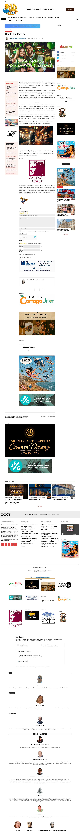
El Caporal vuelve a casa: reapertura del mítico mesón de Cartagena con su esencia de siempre (49, 527)
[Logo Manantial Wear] (48, 605)
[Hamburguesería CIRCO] (40, 491)
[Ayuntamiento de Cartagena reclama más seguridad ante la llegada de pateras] (66, 224)
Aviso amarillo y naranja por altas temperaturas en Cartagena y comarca (11, 106)
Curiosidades (10, 29)
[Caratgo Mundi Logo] (37, 183)
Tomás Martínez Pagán (40, 759)
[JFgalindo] (37, 406)
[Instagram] (6, 544)
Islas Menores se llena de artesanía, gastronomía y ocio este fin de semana (11, 170)
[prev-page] (22, 546)
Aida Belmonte (40, 705)
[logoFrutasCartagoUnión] (37, 306)
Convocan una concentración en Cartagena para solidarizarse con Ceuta (11, 148)
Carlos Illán (40, 795)
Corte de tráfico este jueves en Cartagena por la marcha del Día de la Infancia (11, 93)
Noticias (23, 529)
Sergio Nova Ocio (40, 814)
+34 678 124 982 (24, 646)
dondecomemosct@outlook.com (50, 646)
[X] (33, 290)
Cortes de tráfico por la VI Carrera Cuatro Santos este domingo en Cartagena (11, 87)
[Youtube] (15, 544)
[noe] (66, 159)
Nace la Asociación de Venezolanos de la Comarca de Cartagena (11, 153)
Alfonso (29, 830)
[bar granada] (15, 588)
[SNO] (11, 138)
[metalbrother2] (62, 119)
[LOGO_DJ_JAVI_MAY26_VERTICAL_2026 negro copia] (64, 589)
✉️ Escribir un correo (22, 661)
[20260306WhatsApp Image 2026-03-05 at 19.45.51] (32, 620)
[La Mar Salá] (48, 625)
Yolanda (17, 830)
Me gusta (73, 52)
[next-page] (24, 546)
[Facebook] (30, 290)
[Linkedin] (38, 290)
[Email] (41, 290)
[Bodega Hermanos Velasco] (63, 491)
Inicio (6, 29)
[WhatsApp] (35, 290)
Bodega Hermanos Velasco (59, 499)
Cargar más (66, 234)
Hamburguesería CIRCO (35, 499)
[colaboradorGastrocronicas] (37, 336)
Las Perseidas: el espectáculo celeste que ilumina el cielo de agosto (11, 112)
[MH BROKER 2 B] (37, 266)
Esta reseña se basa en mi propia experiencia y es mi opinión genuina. (35, 231)
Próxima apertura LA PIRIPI (48, 416)
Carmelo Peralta (8, 497)
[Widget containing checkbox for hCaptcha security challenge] (28, 237)
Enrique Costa (32, 497)
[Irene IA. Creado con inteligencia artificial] (7, 38)
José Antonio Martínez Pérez (40, 744)
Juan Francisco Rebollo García (40, 776)
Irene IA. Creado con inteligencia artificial (18, 38)
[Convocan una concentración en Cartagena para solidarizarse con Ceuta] (66, 194)
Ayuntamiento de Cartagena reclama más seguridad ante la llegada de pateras (11, 159)
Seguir (73, 55)
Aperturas (43, 531)
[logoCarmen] (30, 458)
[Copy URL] (44, 290)
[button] (77, 19)
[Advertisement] (66, 33)
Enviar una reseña (23, 233)
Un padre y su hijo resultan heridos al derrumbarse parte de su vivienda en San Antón (11, 165)
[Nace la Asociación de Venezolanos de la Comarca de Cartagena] (66, 209)
